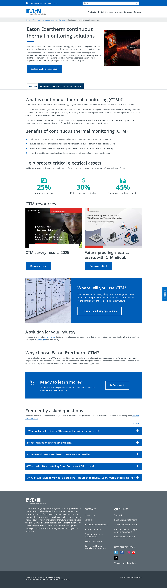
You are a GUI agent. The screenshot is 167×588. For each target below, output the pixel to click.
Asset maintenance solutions (54, 20)
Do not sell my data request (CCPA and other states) (47, 579)
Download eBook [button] (99, 266)
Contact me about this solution (44, 69)
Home (27, 20)
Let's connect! (117, 385)
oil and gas (41, 340)
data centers (49, 337)
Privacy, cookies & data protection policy (42, 577)
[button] (99, 311)
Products (36, 20)
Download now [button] (38, 266)
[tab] (83, 430)
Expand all (137, 423)
